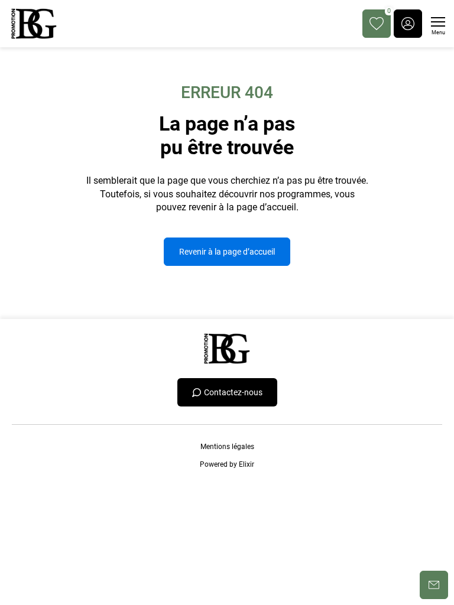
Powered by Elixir (227, 464)
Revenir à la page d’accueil (227, 251)
